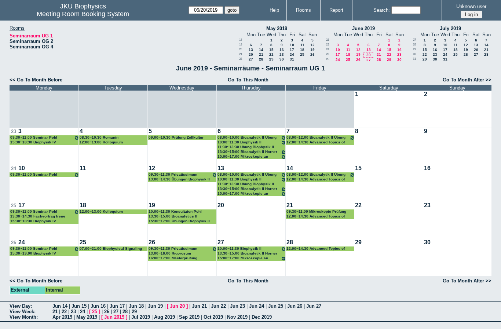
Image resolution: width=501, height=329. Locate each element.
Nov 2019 (237, 317)
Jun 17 (117, 306)
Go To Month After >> (467, 80)
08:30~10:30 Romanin (99, 137)
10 (292, 45)
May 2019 (276, 28)
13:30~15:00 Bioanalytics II (173, 216)
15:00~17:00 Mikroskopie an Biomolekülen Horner (242, 156)
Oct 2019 (213, 317)
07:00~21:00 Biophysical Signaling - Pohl (112, 248)
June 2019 (363, 28)
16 (281, 50)
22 (271, 54)
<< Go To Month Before (36, 80)
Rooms (303, 10)
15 (271, 50)
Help (274, 10)
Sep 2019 (189, 317)
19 (240, 44)
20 (240, 49)
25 (302, 54)
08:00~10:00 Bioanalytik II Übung (247, 137)
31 (292, 59)
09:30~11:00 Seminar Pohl (33, 137)
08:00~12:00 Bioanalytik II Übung (315, 137)
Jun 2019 (114, 317)
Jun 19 (155, 306)
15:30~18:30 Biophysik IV (33, 142)
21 (240, 54)
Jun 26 (294, 306)
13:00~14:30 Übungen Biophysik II (179, 179)
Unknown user (471, 6)
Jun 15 (79, 306)
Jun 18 (136, 306)
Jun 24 (256, 306)
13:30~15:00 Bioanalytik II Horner (247, 152)
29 (271, 59)
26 (312, 54)
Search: (381, 10)
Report (336, 10)
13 (251, 50)
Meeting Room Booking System (83, 14)
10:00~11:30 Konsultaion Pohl (175, 211)
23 (281, 54)
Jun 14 (59, 306)
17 (292, 50)
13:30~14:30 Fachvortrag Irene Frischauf (37, 216)
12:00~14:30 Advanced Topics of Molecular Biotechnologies (315, 142)
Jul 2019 (140, 317)
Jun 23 (237, 306)
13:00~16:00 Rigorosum (170, 253)
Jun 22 (218, 306)
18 (240, 39)
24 (292, 54)
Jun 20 (177, 306)
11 (302, 45)
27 (251, 59)
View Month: (24, 317)
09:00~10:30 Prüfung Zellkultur (176, 137)
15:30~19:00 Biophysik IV (33, 253)
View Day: (21, 306)
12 (312, 45)
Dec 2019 (262, 317)
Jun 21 (199, 306)
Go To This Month (248, 80)
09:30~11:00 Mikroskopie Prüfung (316, 211)
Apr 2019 (62, 317)
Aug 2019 (164, 317)
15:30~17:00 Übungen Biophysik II (179, 221)
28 (261, 59)
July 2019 (450, 28)
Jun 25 (275, 306)
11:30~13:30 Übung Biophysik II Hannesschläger (245, 147)
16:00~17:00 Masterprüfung (173, 258)
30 (281, 59)
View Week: (23, 311)
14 (261, 50)
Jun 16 (98, 306)
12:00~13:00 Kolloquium (101, 142)
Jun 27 (313, 306)
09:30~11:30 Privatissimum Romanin (173, 174)
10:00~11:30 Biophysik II (239, 142)
